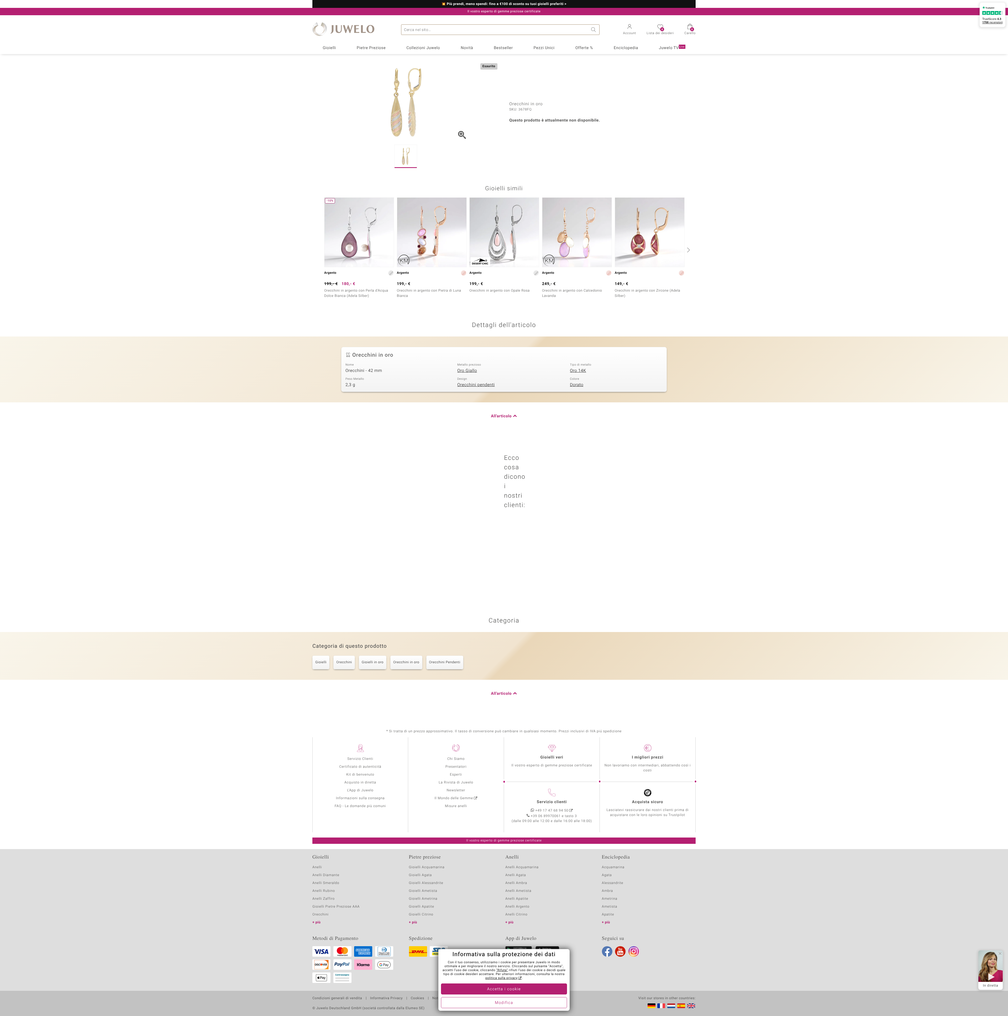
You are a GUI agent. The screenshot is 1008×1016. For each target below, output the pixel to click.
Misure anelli (456, 806)
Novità (467, 48)
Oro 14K (578, 370)
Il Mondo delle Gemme (453, 798)
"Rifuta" (502, 970)
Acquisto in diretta (360, 782)
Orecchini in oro (406, 662)
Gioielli (329, 48)
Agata (607, 875)
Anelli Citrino (516, 914)
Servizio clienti (552, 802)
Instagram (633, 951)
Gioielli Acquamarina (427, 867)
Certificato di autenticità (360, 766)
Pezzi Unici (543, 48)
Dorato (576, 385)
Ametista (609, 906)
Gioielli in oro (373, 662)
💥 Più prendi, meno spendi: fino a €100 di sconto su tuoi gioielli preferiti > (504, 4)
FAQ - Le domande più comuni (360, 806)
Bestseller (503, 48)
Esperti (456, 774)
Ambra (607, 890)
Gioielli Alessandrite (426, 883)
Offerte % (584, 48)
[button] (630, 30)
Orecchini (344, 662)
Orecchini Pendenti (444, 662)
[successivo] (687, 249)
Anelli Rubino (323, 890)
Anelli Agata (515, 875)
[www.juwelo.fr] (661, 1005)
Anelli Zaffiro (323, 898)
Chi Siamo (456, 758)
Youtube (620, 951)
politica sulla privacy (501, 978)
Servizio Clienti (360, 758)
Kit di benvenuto (360, 774)
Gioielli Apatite (421, 906)
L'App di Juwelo (360, 790)
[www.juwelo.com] (691, 1005)
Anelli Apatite (516, 898)
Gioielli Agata (420, 875)
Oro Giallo (467, 370)
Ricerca (594, 30)
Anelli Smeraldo (325, 883)
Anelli (317, 867)
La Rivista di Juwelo (456, 782)
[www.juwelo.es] (681, 1005)
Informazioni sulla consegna (360, 798)
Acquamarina (613, 867)
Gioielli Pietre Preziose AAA (336, 906)
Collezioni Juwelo (423, 48)
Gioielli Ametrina (423, 898)
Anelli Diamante (325, 875)
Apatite (608, 914)
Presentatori (456, 766)
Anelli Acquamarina (522, 867)
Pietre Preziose (371, 48)
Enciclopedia (626, 48)
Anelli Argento (517, 906)
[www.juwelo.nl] (671, 1005)
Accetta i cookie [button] (504, 989)
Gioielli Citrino (421, 914)
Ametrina (610, 898)
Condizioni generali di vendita (337, 998)
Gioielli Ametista (423, 890)
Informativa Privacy (386, 998)
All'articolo (501, 416)
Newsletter (456, 790)
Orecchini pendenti (476, 385)
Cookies (417, 998)
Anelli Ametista (518, 890)
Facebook (607, 951)
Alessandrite (612, 883)
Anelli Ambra (516, 883)
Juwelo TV (672, 48)
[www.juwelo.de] (651, 1005)
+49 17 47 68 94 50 (552, 810)
